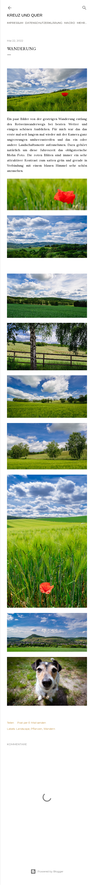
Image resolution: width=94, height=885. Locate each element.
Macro (69, 22)
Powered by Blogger (50, 871)
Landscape (23, 728)
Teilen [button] (10, 722)
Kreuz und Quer (24, 15)
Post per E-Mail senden (31, 722)
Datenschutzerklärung (43, 22)
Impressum (15, 22)
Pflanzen (36, 728)
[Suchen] (84, 7)
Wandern (49, 728)
